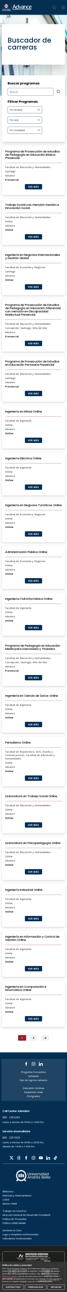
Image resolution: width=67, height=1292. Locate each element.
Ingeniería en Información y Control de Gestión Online (32, 938)
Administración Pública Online (26, 552)
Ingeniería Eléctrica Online (23, 458)
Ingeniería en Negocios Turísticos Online (33, 505)
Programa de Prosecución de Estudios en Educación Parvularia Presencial (32, 363)
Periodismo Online (18, 742)
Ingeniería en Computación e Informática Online (25, 988)
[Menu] (63, 7)
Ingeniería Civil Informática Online (28, 598)
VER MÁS (33, 186)
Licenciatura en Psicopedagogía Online (32, 843)
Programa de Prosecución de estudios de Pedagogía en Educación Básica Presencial (32, 155)
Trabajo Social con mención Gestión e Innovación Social (32, 206)
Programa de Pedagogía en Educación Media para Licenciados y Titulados (32, 647)
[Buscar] (54, 7)
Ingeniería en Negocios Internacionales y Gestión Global (32, 256)
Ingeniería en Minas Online (23, 411)
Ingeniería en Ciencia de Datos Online (31, 695)
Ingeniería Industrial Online (23, 889)
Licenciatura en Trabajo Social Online (31, 796)
